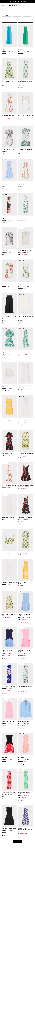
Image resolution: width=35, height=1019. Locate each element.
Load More (17, 841)
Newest (21, 24)
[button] (19, 122)
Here (26, 1)
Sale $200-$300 (27, 16)
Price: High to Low (23, 28)
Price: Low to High (23, 30)
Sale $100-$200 (17, 16)
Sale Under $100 (6, 16)
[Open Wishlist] (29, 5)
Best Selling (22, 26)
